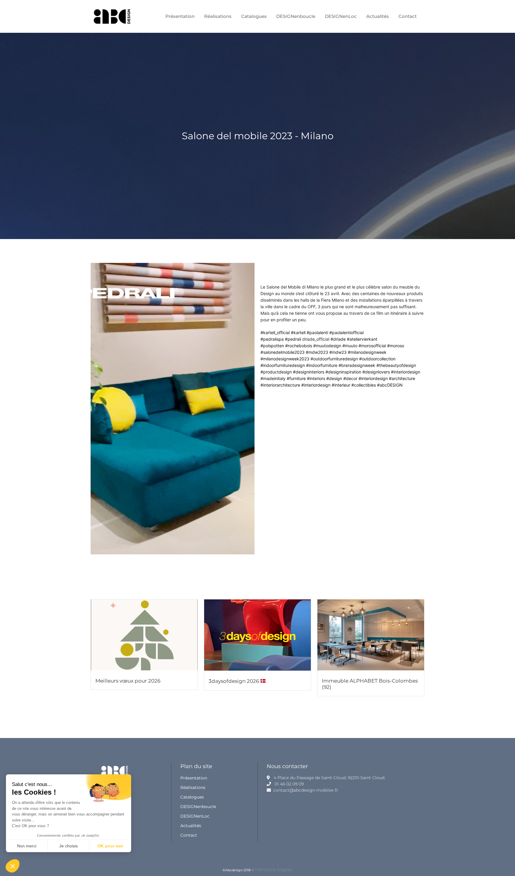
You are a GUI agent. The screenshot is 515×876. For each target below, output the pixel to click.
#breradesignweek (357, 365)
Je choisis (68, 846)
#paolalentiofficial (346, 332)
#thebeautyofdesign (396, 365)
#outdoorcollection (377, 358)
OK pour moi (110, 846)
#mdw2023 (317, 352)
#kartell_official (275, 332)
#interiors (316, 378)
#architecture (402, 378)
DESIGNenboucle (198, 806)
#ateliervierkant (362, 339)
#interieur (341, 384)
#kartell (298, 332)
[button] (12, 866)
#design (334, 378)
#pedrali (293, 339)
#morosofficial (372, 345)
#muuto (349, 345)
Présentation (193, 778)
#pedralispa (272, 339)
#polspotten (272, 345)
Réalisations (192, 787)
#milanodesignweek (367, 352)
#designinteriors (308, 371)
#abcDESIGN (390, 384)
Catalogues (192, 797)
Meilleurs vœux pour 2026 (127, 681)
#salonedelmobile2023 (282, 352)
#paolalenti (317, 332)
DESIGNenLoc (195, 816)
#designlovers (376, 371)
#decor (350, 378)
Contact (188, 835)
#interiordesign (405, 371)
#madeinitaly (273, 378)
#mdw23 (338, 352)
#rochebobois (298, 345)
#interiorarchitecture (280, 384)
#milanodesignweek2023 (284, 358)
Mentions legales (273, 869)
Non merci (26, 846)
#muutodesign (327, 345)
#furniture (296, 378)
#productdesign (276, 371)
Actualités (190, 825)
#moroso (395, 345)
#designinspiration (343, 371)
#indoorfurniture (321, 365)
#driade (338, 339)
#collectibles (363, 384)
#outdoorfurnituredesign (334, 358)
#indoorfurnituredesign (282, 365)
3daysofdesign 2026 (234, 681)
